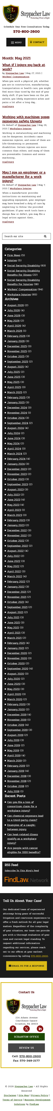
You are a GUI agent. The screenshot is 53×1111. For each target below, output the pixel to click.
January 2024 (16, 464)
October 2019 (15, 725)
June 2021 (13, 622)
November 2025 (17, 351)
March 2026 (14, 331)
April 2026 (14, 326)
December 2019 (16, 715)
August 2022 (15, 551)
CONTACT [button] (38, 42)
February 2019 (16, 766)
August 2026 (15, 305)
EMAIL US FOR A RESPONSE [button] (28, 966)
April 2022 (14, 571)
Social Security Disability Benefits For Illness (23, 273)
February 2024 (16, 459)
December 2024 (17, 408)
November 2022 (17, 535)
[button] (16, 42)
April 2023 (14, 510)
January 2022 (16, 587)
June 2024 (13, 438)
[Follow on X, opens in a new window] (26, 1028)
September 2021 (17, 607)
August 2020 (15, 674)
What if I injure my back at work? (23, 67)
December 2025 (17, 346)
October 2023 (15, 479)
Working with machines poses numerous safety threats (25, 119)
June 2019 (13, 745)
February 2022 (16, 581)
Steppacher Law (15, 73)
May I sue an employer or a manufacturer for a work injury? (23, 177)
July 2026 (13, 310)
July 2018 (13, 791)
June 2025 (13, 377)
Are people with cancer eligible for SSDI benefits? (23, 850)
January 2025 (16, 402)
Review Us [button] (26, 1048)
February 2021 (16, 643)
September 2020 (17, 669)
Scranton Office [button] (26, 1037)
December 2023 (17, 469)
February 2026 (16, 336)
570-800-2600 (26, 31)
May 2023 (13, 505)
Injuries (12, 260)
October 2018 (15, 786)
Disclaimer (10, 1095)
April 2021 (13, 633)
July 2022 (13, 556)
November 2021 (16, 597)
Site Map (24, 1095)
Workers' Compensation (15, 77)
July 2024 (13, 433)
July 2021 (13, 617)
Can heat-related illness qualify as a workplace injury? (22, 838)
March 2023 (14, 515)
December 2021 (16, 592)
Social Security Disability (23, 265)
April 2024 (14, 449)
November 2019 (16, 720)
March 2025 (14, 392)
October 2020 (16, 663)
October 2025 (16, 356)
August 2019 (15, 735)
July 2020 (13, 679)
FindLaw (34, 1104)
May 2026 (13, 321)
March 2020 (14, 699)
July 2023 (13, 495)
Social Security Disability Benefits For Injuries (23, 282)
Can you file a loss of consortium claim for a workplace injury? (22, 806)
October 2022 (15, 541)
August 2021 (15, 612)
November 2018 (16, 781)
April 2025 (14, 387)
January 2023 (16, 525)
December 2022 (17, 530)
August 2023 (15, 489)
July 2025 (13, 372)
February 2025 (16, 397)
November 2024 (17, 413)
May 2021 (13, 627)
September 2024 (17, 423)
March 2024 (14, 454)
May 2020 (13, 689)
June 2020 (14, 684)
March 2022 (14, 576)
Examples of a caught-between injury (21, 827)
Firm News (13, 255)
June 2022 (13, 561)
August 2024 (15, 428)
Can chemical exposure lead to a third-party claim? (25, 818)
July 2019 (13, 740)
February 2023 (16, 520)
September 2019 (17, 730)
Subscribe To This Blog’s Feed (22, 870)
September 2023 (17, 484)
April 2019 (14, 755)
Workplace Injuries (21, 128)
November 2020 (17, 658)
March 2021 (14, 638)
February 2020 (16, 704)
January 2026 (16, 341)
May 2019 (13, 750)
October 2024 (16, 418)
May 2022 (13, 566)
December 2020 (17, 653)
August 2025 (15, 367)
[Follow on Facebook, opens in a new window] (13, 1028)
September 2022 (17, 546)
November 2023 (17, 474)
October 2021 (15, 602)
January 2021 (15, 648)
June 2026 (13, 315)
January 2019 (15, 771)
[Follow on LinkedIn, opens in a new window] (40, 1028)
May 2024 (13, 443)
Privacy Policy (39, 1095)
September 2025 (17, 362)
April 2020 (14, 694)
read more (8, 106)
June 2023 (13, 500)
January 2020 (16, 709)
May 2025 (13, 382)
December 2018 (16, 776)
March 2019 (14, 761)
